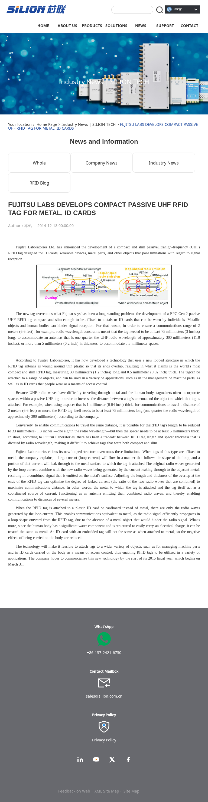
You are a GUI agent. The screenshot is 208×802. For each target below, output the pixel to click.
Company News (102, 163)
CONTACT (189, 25)
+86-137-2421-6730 (104, 652)
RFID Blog (39, 183)
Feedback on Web (74, 791)
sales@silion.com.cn (104, 696)
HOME (43, 25)
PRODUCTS (92, 25)
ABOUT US (67, 25)
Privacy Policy (104, 739)
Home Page (47, 124)
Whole (39, 163)
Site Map (131, 791)
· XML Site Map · (106, 791)
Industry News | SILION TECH (88, 124)
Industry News (164, 163)
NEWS (140, 25)
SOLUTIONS (116, 25)
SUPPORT (165, 25)
